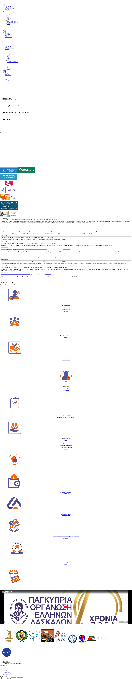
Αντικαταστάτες (5, 670)
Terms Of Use (13, 677)
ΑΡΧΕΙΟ (4, 70)
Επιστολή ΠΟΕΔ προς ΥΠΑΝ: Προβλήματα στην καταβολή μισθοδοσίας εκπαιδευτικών (15, 219)
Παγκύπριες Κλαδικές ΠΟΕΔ (11, 61)
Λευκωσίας (8, 53)
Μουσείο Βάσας (5, 674)
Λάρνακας (8, 55)
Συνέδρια (66, 307)
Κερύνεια (8, 59)
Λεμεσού (8, 54)
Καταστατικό (7, 49)
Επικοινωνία (4, 81)
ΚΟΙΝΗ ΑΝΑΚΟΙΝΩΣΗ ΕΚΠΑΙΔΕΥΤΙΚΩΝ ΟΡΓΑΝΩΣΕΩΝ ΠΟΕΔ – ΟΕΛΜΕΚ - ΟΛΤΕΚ (16, 237)
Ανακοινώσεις (7, 73)
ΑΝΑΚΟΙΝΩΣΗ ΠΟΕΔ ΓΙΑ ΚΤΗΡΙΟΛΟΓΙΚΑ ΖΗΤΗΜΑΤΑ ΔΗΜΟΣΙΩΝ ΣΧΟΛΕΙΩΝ (15, 274)
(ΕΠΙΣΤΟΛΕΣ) (54, 219)
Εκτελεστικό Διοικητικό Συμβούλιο (10, 51)
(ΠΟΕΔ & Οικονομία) (48, 219)
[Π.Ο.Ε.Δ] (2, 2)
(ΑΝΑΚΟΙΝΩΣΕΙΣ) (86, 231)
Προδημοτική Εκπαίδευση (9, 78)
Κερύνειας (8, 69)
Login (2, 0)
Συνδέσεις (4, 82)
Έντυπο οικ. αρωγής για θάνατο (66, 447)
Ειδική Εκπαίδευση (8, 79)
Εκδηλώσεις (66, 311)
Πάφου (8, 56)
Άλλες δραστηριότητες (66, 309)
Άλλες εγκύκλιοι (7, 74)
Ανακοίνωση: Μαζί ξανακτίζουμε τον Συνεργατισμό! (9, 243)
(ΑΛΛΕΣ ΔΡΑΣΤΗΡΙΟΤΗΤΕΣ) (44, 243)
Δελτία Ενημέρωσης (8, 75)
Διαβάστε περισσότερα (4, 229)
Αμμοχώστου (9, 58)
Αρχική (3, 44)
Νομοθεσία (4, 71)
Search (11, 1)
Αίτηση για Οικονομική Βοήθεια (66, 445)
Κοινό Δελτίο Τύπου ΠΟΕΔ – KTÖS (7, 255)
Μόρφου (8, 57)
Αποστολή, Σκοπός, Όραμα (9, 48)
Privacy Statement (20, 677)
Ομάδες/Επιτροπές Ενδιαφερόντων (12, 62)
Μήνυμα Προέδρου (8, 46)
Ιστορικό (6, 47)
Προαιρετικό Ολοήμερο (8, 80)
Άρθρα (6, 76)
